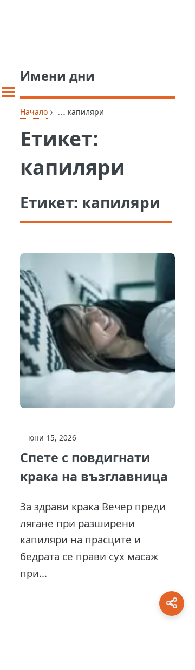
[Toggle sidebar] (8, 92)
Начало (34, 112)
